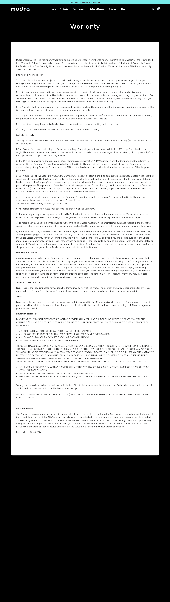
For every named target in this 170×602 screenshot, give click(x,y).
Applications (78, 9)
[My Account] (153, 9)
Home (53, 9)
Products (64, 9)
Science (112, 9)
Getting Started (97, 9)
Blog (123, 9)
